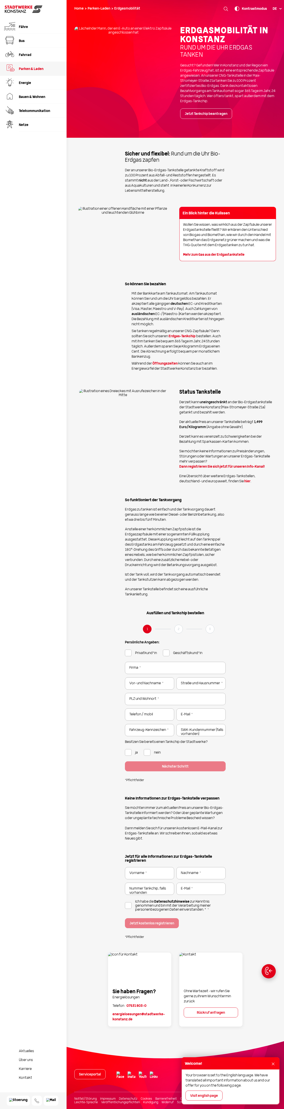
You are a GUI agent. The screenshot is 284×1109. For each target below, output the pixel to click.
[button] (226, 8)
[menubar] (277, 9)
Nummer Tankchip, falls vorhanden (147, 890)
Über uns (26, 1060)
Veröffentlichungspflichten (120, 1102)
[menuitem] (33, 27)
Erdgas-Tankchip (182, 336)
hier (247, 481)
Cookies (146, 1098)
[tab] (147, 630)
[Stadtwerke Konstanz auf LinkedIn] (153, 1075)
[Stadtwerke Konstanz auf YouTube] (142, 1075)
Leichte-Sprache (86, 1102)
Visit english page (204, 1096)
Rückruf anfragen (211, 1013)
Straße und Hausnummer (202, 683)
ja (136, 752)
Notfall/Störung (85, 1098)
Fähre (23, 27)
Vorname (138, 873)
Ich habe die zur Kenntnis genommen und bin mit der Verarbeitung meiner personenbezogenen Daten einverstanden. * (173, 906)
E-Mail (187, 714)
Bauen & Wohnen (32, 97)
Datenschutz (128, 1098)
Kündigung (150, 1102)
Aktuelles (26, 1051)
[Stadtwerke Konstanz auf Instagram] (130, 1075)
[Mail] (51, 1101)
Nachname (191, 873)
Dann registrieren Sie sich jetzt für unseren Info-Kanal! (222, 467)
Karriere (25, 1069)
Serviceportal (90, 1074)
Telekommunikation (34, 111)
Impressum (108, 1098)
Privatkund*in (146, 653)
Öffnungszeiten (165, 363)
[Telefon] (37, 1101)
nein (157, 752)
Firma (135, 668)
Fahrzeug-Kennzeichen (149, 730)
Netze (23, 125)
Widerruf (168, 1102)
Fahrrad (25, 55)
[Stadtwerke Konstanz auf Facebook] (119, 1075)
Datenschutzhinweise (171, 902)
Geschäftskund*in (187, 653)
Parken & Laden (31, 69)
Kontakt (25, 1078)
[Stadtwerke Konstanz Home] (23, 12)
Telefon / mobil (141, 714)
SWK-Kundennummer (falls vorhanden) (202, 732)
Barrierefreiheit (166, 1098)
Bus (22, 41)
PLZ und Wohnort (144, 699)
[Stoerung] (18, 1101)
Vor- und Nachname (146, 683)
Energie (25, 83)
